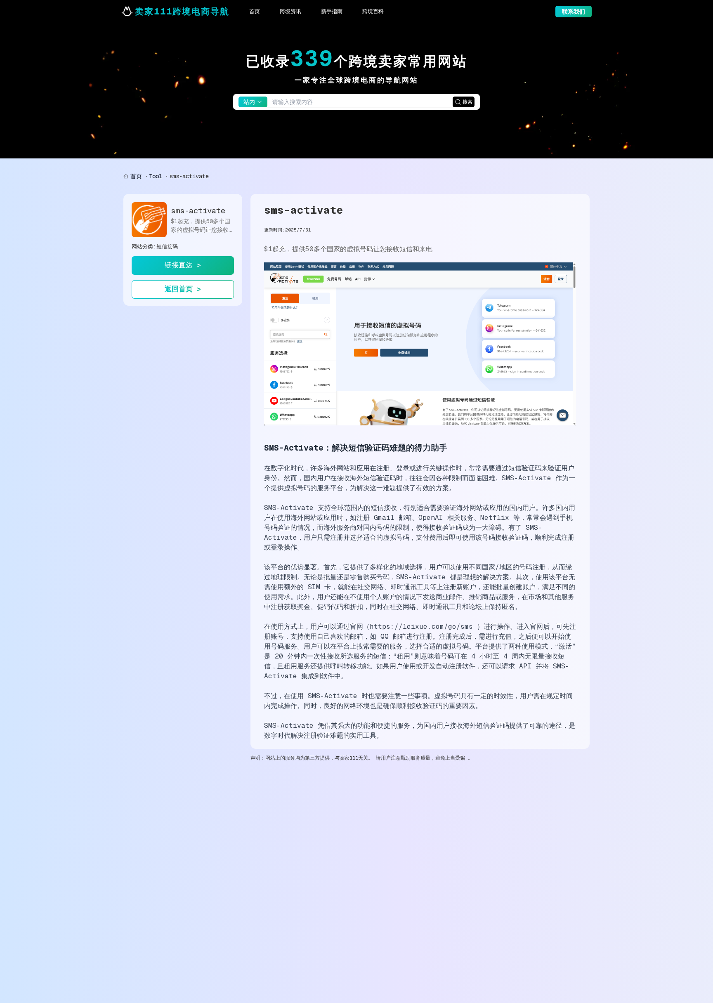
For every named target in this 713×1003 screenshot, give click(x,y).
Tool (155, 176)
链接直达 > (183, 264)
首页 (136, 176)
